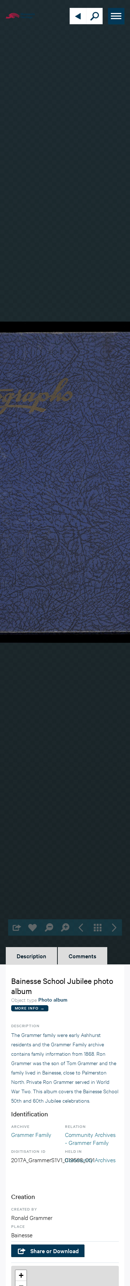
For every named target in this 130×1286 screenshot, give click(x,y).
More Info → (30, 1008)
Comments (82, 956)
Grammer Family (31, 1134)
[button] (21, 1275)
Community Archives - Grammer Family (90, 1138)
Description (31, 956)
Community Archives (90, 1159)
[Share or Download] (16, 927)
